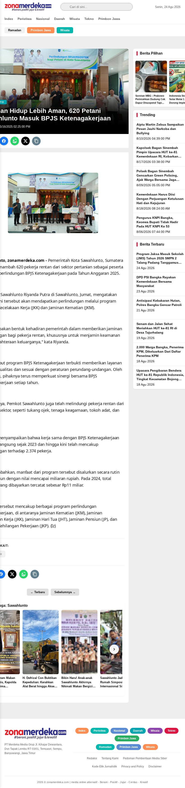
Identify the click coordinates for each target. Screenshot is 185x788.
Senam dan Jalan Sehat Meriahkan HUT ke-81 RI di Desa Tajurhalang (156, 328)
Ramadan (14, 30)
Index (9, 19)
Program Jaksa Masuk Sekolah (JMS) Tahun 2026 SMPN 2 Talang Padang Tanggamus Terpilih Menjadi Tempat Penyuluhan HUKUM (160, 262)
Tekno (89, 19)
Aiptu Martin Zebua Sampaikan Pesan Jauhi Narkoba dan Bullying (160, 129)
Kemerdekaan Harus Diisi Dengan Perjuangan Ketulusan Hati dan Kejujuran (160, 199)
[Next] (114, 649)
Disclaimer (155, 766)
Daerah (59, 19)
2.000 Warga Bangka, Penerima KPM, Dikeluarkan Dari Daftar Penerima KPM (160, 352)
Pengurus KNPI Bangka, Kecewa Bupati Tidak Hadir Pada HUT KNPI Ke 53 (157, 222)
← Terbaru (37, 592)
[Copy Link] (36, 141)
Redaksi (92, 758)
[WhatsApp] (14, 141)
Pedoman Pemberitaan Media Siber (145, 758)
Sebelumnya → (65, 592)
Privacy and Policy (132, 766)
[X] (25, 141)
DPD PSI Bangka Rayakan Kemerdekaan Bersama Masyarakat (156, 282)
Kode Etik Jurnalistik (104, 766)
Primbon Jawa (109, 19)
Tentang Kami (110, 758)
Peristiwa (25, 19)
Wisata (74, 19)
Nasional (43, 19)
